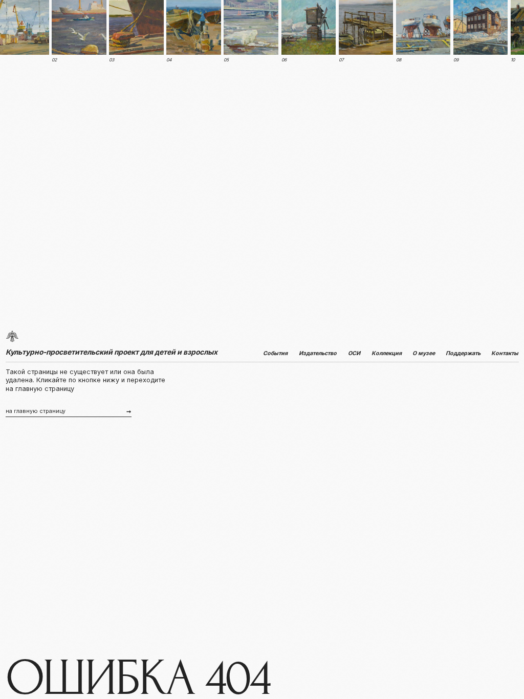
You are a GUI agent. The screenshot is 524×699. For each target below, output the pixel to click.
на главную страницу (36, 411)
